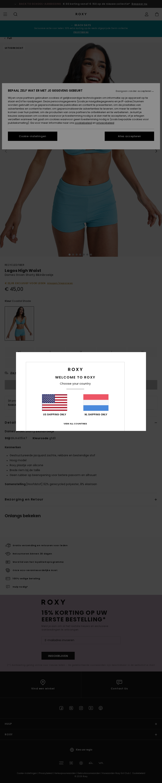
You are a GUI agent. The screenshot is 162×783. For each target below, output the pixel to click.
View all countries (75, 423)
